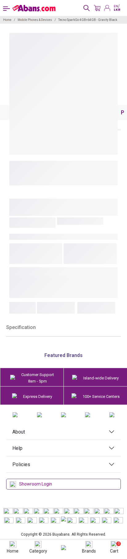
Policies (21, 464)
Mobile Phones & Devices (35, 20)
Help (17, 448)
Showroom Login (35, 484)
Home (7, 20)
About (18, 432)
